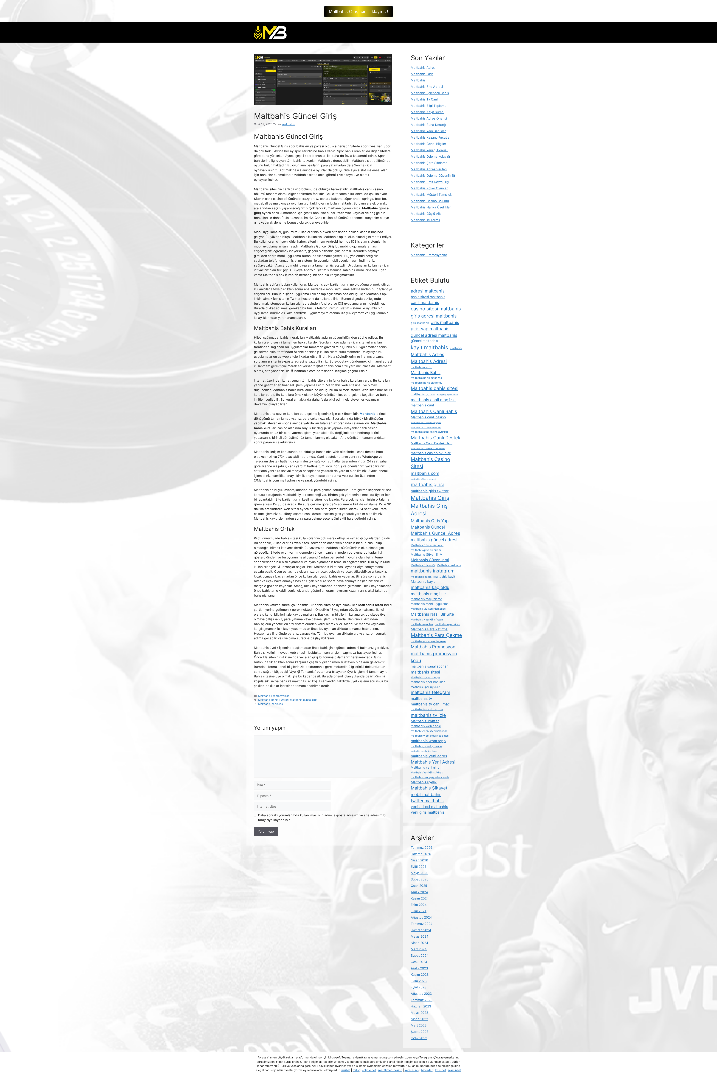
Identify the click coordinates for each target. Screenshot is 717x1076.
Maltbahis (418, 80)
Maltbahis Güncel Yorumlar (427, 545)
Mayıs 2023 (419, 1013)
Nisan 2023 (419, 1019)
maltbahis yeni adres (429, 756)
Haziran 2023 (421, 1006)
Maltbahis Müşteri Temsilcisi (432, 194)
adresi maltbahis (428, 291)
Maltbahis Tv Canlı (424, 99)
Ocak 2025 (419, 886)
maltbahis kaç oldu (430, 587)
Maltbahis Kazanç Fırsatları (431, 137)
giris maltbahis (445, 322)
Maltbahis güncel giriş (303, 699)
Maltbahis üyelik (424, 782)
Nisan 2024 (419, 943)
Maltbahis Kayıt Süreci (427, 112)
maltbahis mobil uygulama (429, 604)
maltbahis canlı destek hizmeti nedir (428, 448)
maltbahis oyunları (422, 624)
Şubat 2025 (419, 879)
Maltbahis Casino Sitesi (430, 462)
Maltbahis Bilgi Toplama (428, 106)
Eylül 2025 (418, 866)
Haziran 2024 (421, 930)
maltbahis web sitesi (426, 726)
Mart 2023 (419, 1025)
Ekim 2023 (419, 981)
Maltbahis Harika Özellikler (431, 207)
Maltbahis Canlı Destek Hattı (431, 443)
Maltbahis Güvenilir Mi (427, 554)
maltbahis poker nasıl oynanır (428, 641)
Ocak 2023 (419, 1038)
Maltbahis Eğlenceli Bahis (430, 93)
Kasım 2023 (420, 974)
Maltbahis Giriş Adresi (429, 510)
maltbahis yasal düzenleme (424, 751)
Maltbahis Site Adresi (427, 87)
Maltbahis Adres (427, 354)
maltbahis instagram (432, 571)
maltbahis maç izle (428, 593)
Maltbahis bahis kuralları (273, 699)
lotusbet (440, 1070)
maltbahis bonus (423, 394)
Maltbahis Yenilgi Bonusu (429, 150)
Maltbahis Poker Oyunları (429, 188)
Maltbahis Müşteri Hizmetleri (428, 608)
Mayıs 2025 (419, 873)
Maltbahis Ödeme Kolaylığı (431, 156)
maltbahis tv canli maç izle (427, 709)
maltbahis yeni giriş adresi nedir (430, 777)
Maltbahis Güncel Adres (435, 533)
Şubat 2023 (420, 1032)
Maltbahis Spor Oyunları (425, 686)
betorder (427, 1070)
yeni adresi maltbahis (429, 806)
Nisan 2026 (419, 860)
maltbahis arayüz (421, 367)
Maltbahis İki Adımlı (425, 220)
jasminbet (454, 1070)
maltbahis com (425, 473)
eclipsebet (369, 1070)
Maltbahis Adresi (423, 67)
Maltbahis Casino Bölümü (430, 201)
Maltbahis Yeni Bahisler (428, 131)
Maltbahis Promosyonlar (273, 695)
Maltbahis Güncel (428, 527)
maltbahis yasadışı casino (426, 746)
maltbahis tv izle (428, 715)
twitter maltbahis (427, 800)
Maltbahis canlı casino (428, 417)
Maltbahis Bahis (425, 372)
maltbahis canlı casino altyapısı (426, 422)
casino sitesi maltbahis (436, 309)
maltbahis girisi (427, 484)
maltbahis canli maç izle (433, 399)
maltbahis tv (421, 698)
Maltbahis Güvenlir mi (430, 560)
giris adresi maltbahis (434, 316)
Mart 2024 (419, 949)
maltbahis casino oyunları (431, 453)
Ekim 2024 (419, 905)
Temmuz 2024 (421, 924)
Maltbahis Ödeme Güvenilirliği (433, 175)
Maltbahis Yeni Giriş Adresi (427, 772)
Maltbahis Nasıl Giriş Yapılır (427, 619)
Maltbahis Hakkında (449, 565)
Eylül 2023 (418, 987)
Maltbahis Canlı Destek (435, 437)
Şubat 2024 (420, 955)
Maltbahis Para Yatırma (429, 629)
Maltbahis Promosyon (433, 646)
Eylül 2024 (418, 911)
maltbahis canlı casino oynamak (426, 427)
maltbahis (456, 348)
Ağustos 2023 (421, 994)
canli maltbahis (425, 302)
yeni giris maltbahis (428, 812)
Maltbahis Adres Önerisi (429, 118)
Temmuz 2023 (421, 1000)
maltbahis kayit (444, 576)
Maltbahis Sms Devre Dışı (430, 182)
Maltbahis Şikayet (429, 788)
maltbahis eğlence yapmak (423, 479)
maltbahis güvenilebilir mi (426, 550)
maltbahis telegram (430, 692)
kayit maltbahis (429, 347)
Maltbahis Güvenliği (423, 565)
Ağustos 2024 (421, 917)
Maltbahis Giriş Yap (430, 520)
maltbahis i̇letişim (421, 576)
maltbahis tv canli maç (430, 704)
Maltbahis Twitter (425, 721)
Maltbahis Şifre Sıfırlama (429, 163)
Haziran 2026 (421, 854)
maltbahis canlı (422, 405)
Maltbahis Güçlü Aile (426, 214)
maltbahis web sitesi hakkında (429, 731)
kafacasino (412, 1070)
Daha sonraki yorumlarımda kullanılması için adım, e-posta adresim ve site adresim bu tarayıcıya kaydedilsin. (322, 817)
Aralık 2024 (419, 892)
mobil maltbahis (426, 794)
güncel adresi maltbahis (434, 335)
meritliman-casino (390, 1070)
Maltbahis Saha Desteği (428, 125)
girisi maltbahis (420, 322)
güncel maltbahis (424, 341)
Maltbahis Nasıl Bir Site (432, 614)
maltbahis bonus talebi (447, 395)
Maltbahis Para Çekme (436, 635)
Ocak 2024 (419, 962)
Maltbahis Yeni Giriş (270, 703)
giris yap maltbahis (430, 328)
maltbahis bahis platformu (426, 382)
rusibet (345, 1070)
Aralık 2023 (419, 968)
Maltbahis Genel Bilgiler (428, 144)
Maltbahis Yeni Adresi (433, 762)
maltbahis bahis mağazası (426, 377)
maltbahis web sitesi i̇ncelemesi (430, 735)
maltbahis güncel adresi (434, 539)
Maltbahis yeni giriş (425, 767)
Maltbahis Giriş (422, 74)
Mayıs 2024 (419, 936)
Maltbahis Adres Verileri (429, 169)
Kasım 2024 (420, 898)
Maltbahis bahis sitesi (434, 388)
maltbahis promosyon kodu (434, 657)
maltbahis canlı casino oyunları (429, 431)
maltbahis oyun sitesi (447, 624)
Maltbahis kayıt (423, 581)
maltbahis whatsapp (428, 741)
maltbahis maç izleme (426, 599)
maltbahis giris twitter (429, 491)
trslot (356, 1070)
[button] (358, 11)
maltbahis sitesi (425, 672)
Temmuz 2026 (421, 847)
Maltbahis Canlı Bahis (434, 411)
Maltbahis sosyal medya (425, 677)
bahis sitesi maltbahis (428, 297)
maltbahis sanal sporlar (429, 666)
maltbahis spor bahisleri (428, 682)
